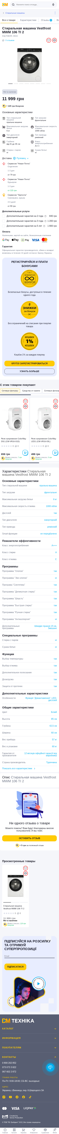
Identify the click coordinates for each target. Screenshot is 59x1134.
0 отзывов (9, 40)
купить (25, 452)
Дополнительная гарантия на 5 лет (24, 226)
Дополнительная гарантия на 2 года (25, 216)
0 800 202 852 (9, 1063)
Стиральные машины (15, 13)
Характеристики (28, 20)
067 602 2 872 (9, 1071)
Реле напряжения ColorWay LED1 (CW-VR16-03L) (43, 440)
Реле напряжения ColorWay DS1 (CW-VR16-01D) (13, 440)
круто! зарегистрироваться (30, 363)
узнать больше (29, 371)
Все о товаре (9, 20)
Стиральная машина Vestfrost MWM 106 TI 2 (13, 907)
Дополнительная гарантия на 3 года (25, 221)
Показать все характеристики (17, 768)
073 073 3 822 (9, 1067)
